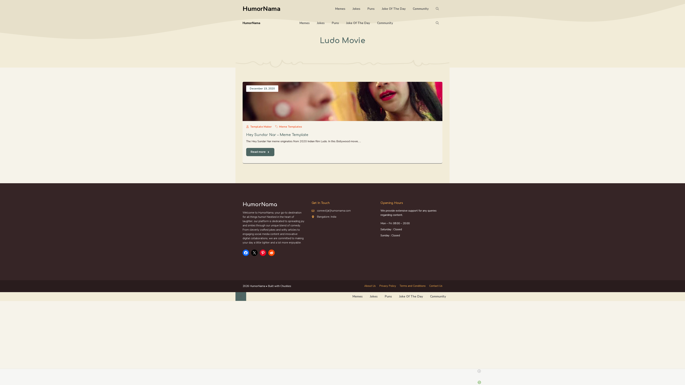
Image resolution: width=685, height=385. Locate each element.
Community (421, 9)
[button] (437, 9)
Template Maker (261, 127)
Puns (371, 9)
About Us (370, 286)
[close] (479, 371)
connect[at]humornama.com (334, 210)
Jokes (356, 9)
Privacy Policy (387, 286)
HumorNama (261, 8)
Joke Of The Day (394, 9)
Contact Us (435, 286)
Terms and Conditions (413, 286)
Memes (340, 9)
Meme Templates (290, 127)
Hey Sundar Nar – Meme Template (277, 135)
